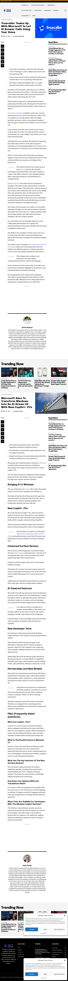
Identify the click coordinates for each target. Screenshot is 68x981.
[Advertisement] (27, 54)
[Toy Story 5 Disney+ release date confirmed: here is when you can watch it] (26, 372)
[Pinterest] (2, 54)
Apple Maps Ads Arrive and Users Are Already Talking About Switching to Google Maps (42, 384)
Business (50, 88)
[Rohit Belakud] (27, 320)
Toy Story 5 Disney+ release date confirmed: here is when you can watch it (25, 384)
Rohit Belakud (19, 36)
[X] (2, 50)
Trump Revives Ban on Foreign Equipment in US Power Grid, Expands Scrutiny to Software (8, 384)
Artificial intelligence (7, 19)
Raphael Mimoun (13, 183)
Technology (51, 46)
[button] (65, 960)
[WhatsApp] (2, 58)
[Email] (2, 65)
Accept (31, 974)
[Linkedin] (2, 61)
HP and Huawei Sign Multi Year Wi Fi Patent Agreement (57, 91)
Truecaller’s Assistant (15, 113)
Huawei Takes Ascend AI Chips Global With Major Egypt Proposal (56, 82)
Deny (45, 974)
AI (30, 92)
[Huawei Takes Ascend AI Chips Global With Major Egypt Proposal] (59, 372)
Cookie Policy (43, 978)
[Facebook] (2, 46)
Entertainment (52, 57)
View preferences (59, 974)
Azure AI (23, 169)
